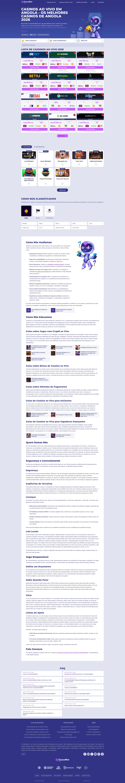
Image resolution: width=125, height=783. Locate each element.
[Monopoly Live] (62, 158)
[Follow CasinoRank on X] (91, 754)
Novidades (101, 2)
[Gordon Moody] (48, 767)
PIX (71, 396)
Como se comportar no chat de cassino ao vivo (37, 734)
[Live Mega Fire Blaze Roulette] (29, 177)
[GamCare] (69, 767)
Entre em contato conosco (93, 734)
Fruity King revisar (90, 69)
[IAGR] (79, 767)
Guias (92, 2)
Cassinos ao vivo (51, 2)
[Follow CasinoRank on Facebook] (84, 754)
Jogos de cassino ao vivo (66, 2)
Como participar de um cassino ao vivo (37, 727)
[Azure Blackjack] (45, 158)
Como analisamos (94, 729)
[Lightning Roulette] (96, 158)
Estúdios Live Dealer (81, 2)
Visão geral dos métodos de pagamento (68, 732)
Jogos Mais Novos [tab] (40, 146)
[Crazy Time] (79, 158)
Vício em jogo (68, 734)
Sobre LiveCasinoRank (94, 727)
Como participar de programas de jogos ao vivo (37, 737)
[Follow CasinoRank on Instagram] (88, 754)
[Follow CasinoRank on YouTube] (95, 754)
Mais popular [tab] (27, 146)
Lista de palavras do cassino (68, 727)
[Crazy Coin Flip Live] (62, 177)
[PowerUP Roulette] (45, 177)
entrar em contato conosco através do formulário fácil (73, 652)
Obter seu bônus (34, 67)
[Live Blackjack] (29, 158)
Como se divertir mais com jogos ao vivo (37, 729)
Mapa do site (87, 780)
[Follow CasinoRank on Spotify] (98, 754)
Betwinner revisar (62, 69)
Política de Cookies (39, 780)
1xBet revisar (35, 69)
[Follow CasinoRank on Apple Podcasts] (102, 754)
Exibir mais (61, 135)
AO (23, 754)
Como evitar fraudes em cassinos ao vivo (37, 732)
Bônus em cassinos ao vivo (68, 729)
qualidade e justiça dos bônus (56, 264)
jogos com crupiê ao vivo (44, 271)
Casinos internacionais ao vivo (68, 737)
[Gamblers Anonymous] (58, 767)
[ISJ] (39, 767)
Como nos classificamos (93, 732)
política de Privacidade (63, 780)
